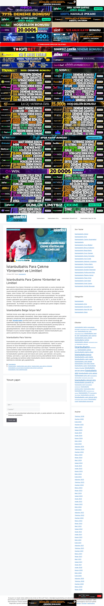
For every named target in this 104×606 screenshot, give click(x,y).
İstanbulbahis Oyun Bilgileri (83, 245)
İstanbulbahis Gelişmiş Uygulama (85, 261)
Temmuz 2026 (79, 416)
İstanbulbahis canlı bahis (84, 357)
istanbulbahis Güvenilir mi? (69, 218)
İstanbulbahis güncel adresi (87, 377)
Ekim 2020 (78, 573)
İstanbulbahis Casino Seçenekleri (85, 239)
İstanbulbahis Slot (80, 391)
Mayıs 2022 (78, 521)
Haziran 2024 (79, 452)
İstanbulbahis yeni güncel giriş (86, 397)
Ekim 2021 (78, 540)
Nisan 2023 (78, 490)
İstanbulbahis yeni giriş (87, 395)
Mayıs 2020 (78, 587)
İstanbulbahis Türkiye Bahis (84, 264)
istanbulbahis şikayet (81, 342)
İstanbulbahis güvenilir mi (84, 382)
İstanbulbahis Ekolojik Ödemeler (85, 270)
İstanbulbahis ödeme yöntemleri (81, 399)
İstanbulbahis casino (81, 365)
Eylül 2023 (78, 477)
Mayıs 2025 (78, 427)
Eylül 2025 (78, 422)
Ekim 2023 (78, 474)
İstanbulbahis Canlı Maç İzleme (84, 363)
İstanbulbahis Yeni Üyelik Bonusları (17, 369)
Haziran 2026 (79, 419)
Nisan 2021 (78, 556)
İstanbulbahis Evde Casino (83, 283)
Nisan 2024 (78, 457)
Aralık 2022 (78, 501)
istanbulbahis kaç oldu (84, 331)
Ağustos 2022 (79, 512)
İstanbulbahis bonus (83, 354)
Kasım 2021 (78, 537)
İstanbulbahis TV (84, 393)
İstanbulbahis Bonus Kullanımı (84, 248)
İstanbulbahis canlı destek (83, 361)
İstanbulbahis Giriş (53, 218)
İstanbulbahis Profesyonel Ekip (85, 272)
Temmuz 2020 (79, 581)
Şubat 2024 (78, 463)
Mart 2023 (78, 493)
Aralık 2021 (78, 534)
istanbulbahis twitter (82, 340)
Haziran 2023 (79, 485)
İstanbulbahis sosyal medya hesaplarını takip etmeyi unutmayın (25, 368)
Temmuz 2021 (79, 548)
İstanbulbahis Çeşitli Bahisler (84, 267)
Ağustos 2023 (79, 479)
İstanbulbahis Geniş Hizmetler (84, 256)
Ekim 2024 (78, 441)
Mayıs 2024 (78, 455)
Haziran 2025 (79, 424)
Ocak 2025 (78, 433)
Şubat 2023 (78, 496)
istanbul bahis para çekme (24, 366)
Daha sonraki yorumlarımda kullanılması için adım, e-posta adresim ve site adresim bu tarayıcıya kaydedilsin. (36, 414)
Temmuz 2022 (79, 515)
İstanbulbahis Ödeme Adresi (84, 275)
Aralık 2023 (78, 468)
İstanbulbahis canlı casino (84, 359)
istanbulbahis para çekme (83, 338)
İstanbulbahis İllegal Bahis (83, 250)
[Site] (26, 76)
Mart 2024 (78, 460)
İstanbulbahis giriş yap (82, 375)
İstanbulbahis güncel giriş (85, 380)
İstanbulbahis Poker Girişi (83, 278)
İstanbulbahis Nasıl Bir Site (88, 218)
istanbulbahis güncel (84, 329)
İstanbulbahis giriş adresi (88, 373)
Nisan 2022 (78, 523)
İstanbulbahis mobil (80, 384)
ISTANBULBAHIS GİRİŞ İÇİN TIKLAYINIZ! (52, 44)
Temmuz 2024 (79, 449)
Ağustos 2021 (79, 545)
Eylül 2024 (78, 444)
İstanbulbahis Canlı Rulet (83, 281)
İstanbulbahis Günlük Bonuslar (85, 286)
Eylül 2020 (78, 576)
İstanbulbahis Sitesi (81, 312)
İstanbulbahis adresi (84, 350)
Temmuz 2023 (79, 482)
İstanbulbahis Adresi (81, 234)
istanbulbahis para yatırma (88, 335)
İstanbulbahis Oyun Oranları (84, 253)
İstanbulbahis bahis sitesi (84, 352)
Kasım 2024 (79, 438)
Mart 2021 (78, 559)
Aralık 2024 (78, 435)
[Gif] (52, 104)
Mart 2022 (78, 526)
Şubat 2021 (78, 562)
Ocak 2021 (78, 565)
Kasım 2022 (78, 504)
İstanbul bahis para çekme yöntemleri (42, 366)
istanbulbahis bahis (81, 327)
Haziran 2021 (79, 551)
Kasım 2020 (79, 570)
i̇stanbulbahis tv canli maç (82, 344)
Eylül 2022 (78, 510)
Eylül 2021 (78, 543)
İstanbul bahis (12, 366)
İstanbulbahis (41, 218)
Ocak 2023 (78, 499)
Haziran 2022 (79, 518)
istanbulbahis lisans (79, 333)
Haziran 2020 (79, 584)
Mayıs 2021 (78, 554)
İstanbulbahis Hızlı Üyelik (83, 259)
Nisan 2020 (78, 589)
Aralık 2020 (78, 567)
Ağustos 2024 (79, 446)
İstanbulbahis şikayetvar (86, 401)
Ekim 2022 (78, 507)
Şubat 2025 (78, 430)
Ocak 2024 (78, 466)
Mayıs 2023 (78, 488)
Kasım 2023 (79, 471)
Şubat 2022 (78, 529)
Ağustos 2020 (79, 578)
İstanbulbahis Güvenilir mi (83, 307)
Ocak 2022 (78, 532)
